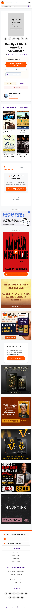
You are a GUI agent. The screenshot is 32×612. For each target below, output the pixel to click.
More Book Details (13, 74)
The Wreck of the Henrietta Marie (9, 155)
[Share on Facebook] (5, 38)
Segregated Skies (9, 131)
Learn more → (13, 98)
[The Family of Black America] (23, 144)
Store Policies (16, 561)
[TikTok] (9, 597)
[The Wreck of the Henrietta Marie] (9, 144)
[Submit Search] (28, 6)
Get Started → (16, 358)
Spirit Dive (23, 131)
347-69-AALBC (17, 582)
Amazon (10, 83)
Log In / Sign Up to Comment (17, 189)
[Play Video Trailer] (16, 251)
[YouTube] (9, 593)
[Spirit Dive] (23, 120)
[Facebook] (14, 593)
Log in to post (9, 169)
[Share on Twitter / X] (22, 38)
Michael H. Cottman (17, 54)
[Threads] (22, 593)
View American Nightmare (17, 274)
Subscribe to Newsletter (16, 571)
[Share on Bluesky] (18, 38)
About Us (16, 553)
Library (23, 83)
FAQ (16, 577)
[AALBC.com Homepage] (9, 2)
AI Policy (16, 558)
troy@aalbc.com (16, 580)
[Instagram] (5, 593)
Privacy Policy (16, 555)
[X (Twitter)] (18, 593)
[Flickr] (22, 597)
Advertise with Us (16, 574)
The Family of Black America (23, 155)
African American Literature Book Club (12, 607)
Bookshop (17, 87)
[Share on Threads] (14, 38)
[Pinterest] (18, 597)
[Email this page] (26, 38)
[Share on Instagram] (9, 38)
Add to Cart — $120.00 (17, 64)
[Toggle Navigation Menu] (29, 2)
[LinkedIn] (14, 597)
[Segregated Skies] (9, 120)
